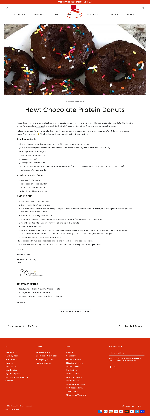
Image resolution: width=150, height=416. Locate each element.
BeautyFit (14, 406)
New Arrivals (11, 359)
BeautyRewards (43, 352)
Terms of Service (74, 377)
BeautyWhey (34, 166)
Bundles (9, 363)
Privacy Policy (72, 366)
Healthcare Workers (75, 384)
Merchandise (11, 370)
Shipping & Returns (75, 363)
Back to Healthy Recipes (76, 312)
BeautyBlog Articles (45, 359)
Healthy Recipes (77, 101)
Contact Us (71, 356)
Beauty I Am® (11, 366)
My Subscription (12, 373)
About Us (70, 352)
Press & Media (72, 373)
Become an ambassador (16, 377)
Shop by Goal (11, 356)
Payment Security (74, 359)
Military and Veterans (76, 395)
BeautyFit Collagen (27, 296)
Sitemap (9, 380)
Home (68, 101)
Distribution (71, 370)
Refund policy (72, 380)
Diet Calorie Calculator (46, 356)
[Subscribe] (143, 353)
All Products (11, 352)
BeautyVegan (25, 292)
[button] (7, 8)
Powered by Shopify (12, 409)
